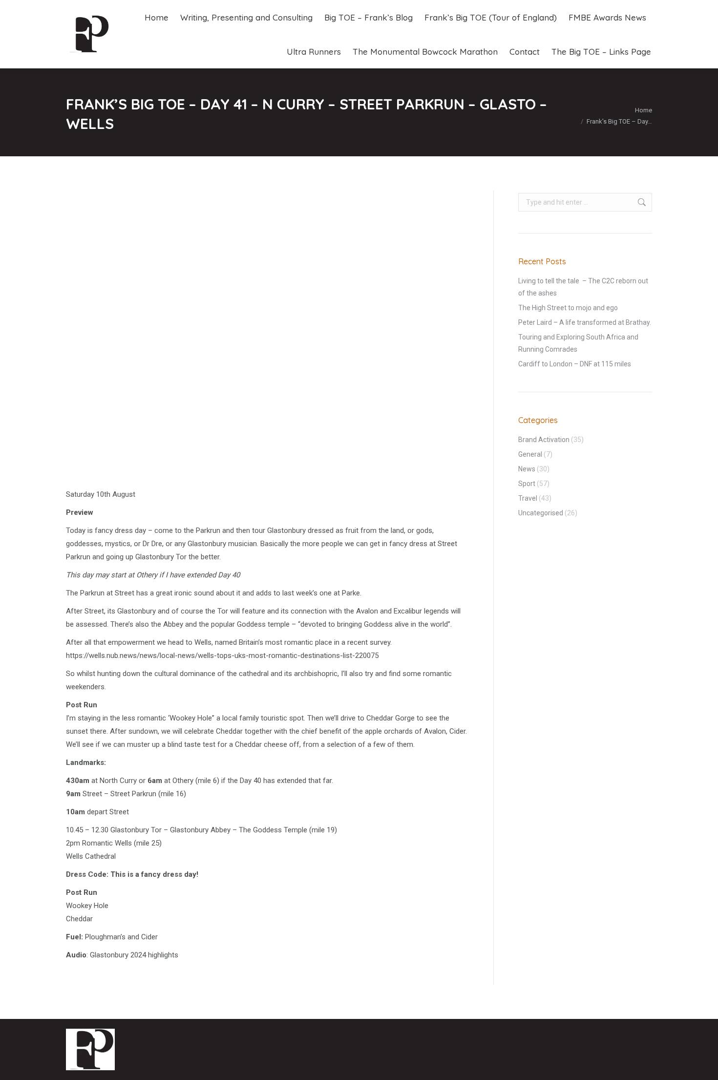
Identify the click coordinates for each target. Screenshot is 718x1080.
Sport (526, 483)
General (530, 454)
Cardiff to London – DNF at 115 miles (574, 364)
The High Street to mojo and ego (568, 308)
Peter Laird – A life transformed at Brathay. (584, 322)
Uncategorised (540, 513)
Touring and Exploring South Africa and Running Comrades (578, 343)
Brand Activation (544, 440)
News (526, 469)
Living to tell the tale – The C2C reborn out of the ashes (583, 287)
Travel (527, 498)
